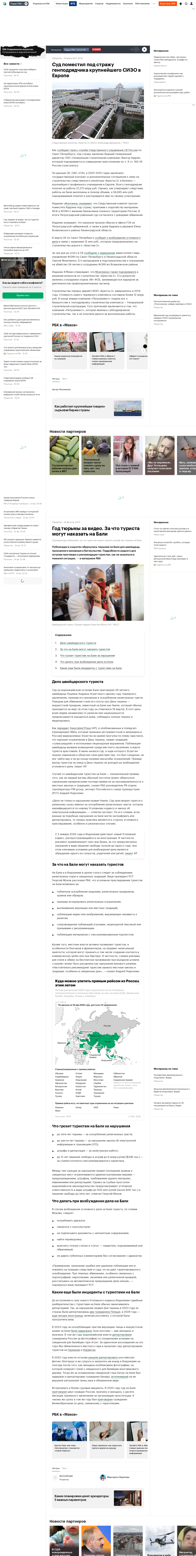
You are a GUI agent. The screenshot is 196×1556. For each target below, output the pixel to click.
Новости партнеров (68, 431)
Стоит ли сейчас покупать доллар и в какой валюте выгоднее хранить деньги (172, 529)
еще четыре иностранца (67, 1315)
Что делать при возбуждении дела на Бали (86, 661)
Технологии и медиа (12, 517)
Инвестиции (159, 534)
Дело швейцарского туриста (78, 642)
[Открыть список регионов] (181, 4)
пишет (129, 853)
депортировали (122, 1334)
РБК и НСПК (9, 573)
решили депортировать (103, 1357)
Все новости (11, 64)
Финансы (8, 645)
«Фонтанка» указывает (78, 203)
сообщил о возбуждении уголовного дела (96, 239)
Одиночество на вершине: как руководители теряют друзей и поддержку (168, 76)
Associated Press (80, 728)
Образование (160, 81)
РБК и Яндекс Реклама (13, 1341)
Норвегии (89, 1349)
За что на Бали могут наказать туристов (85, 649)
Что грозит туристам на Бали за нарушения (87, 655)
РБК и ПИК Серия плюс (14, 835)
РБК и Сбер (9, 325)
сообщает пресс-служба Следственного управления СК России (97, 150)
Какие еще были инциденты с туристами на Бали (91, 668)
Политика (8, 75)
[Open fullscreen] (138, 982)
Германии (74, 1349)
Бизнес (7, 600)
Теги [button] (64, 378)
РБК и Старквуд (10, 1032)
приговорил (59, 1391)
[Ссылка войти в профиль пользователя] (191, 3)
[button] (181, 4)
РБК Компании (10, 1004)
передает (63, 728)
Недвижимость (160, 65)
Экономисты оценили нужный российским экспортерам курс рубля (172, 90)
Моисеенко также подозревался (115, 271)
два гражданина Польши (105, 1311)
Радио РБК (16, 4)
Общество (8, 225)
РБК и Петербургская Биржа (16, 503)
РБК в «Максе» (65, 325)
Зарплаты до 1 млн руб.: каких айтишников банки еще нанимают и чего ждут (171, 558)
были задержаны (81, 1330)
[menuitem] (41, 3)
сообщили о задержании (99, 252)
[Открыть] (23, 4)
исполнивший (119, 1376)
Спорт (6, 631)
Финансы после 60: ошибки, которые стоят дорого (172, 543)
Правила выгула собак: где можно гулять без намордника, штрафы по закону (170, 59)
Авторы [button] (56, 378)
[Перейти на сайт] (23, 52)
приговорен (105, 1399)
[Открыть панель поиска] (186, 4)
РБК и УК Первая (11, 781)
